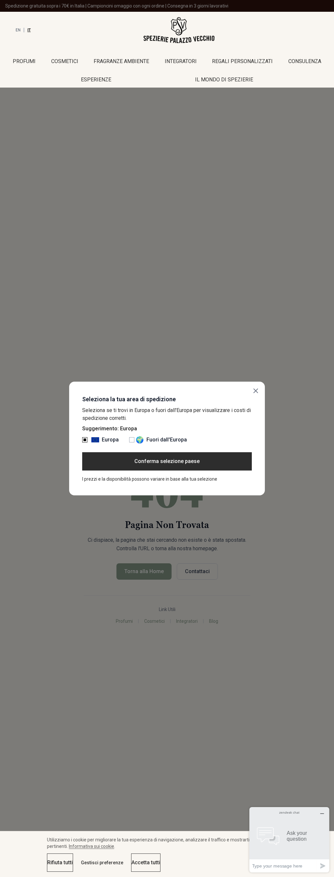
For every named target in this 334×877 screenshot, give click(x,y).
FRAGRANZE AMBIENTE (121, 61)
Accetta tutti (145, 862)
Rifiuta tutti (60, 862)
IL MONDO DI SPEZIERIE (224, 79)
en (18, 30)
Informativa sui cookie (91, 846)
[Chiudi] (256, 391)
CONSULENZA (304, 61)
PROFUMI (24, 61)
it (29, 30)
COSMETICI (64, 61)
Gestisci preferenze (102, 862)
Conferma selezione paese (167, 461)
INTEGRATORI (181, 61)
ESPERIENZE (96, 79)
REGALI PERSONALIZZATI (242, 61)
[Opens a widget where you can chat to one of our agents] (289, 839)
